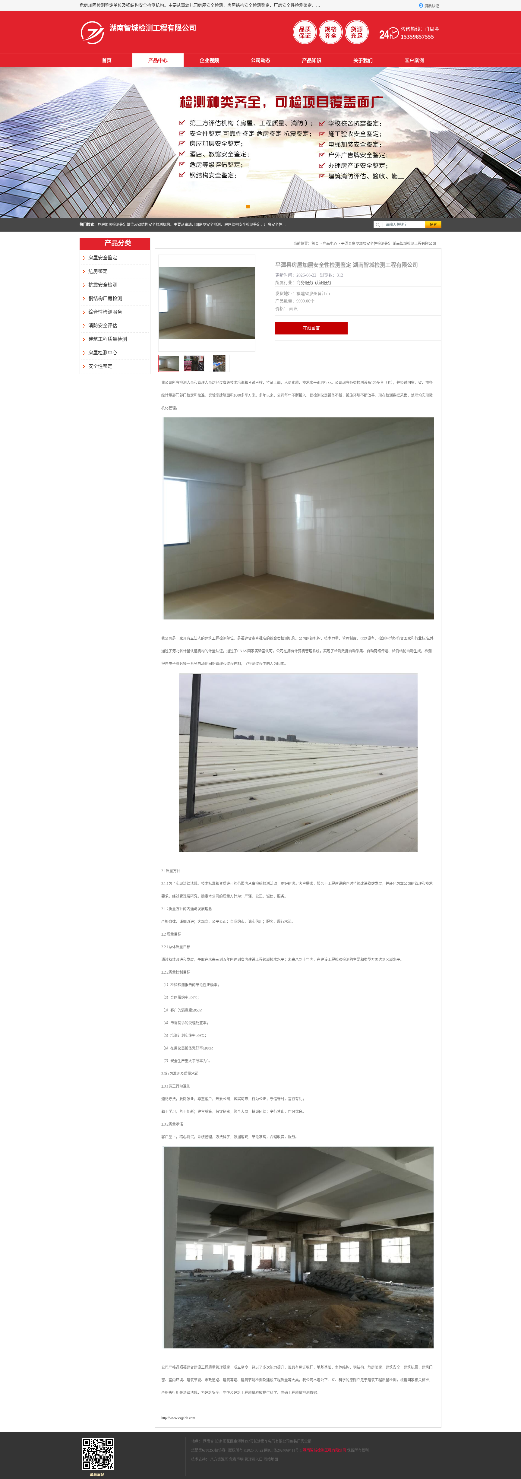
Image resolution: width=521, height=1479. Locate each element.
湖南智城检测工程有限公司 (324, 1450)
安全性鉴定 (100, 366)
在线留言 (311, 328)
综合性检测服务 (105, 312)
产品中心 (158, 60)
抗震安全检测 (102, 284)
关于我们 (363, 60)
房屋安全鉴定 (102, 257)
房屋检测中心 (102, 352)
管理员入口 (254, 1459)
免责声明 (236, 1459)
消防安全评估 (102, 325)
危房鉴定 (98, 271)
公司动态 (260, 60)
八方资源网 (219, 1459)
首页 (107, 60)
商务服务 (304, 282)
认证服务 (322, 282)
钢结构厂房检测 (105, 298)
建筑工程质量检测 (107, 339)
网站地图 (271, 1459)
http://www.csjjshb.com (178, 1418)
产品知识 (311, 60)
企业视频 (209, 60)
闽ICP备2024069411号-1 (283, 1450)
